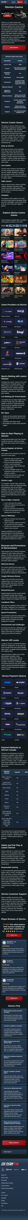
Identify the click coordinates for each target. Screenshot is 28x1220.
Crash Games (17, 225)
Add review (14, 935)
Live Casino (10, 225)
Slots (23, 225)
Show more (14, 998)
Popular (3, 225)
